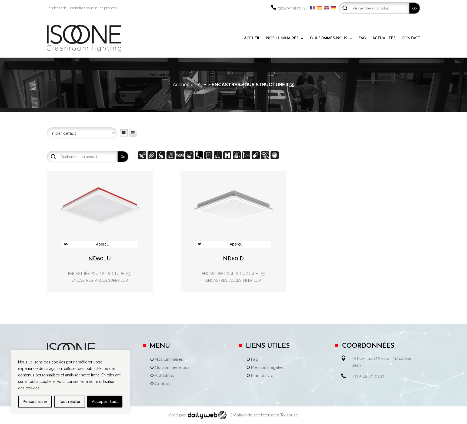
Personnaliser (35, 401)
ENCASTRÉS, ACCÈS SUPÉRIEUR (100, 280)
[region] (70, 381)
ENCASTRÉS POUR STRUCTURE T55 (99, 273)
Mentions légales (267, 368)
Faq (254, 359)
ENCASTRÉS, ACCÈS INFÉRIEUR (233, 280)
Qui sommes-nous (172, 368)
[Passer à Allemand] (333, 8)
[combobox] (82, 131)
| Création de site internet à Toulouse (263, 415)
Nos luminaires (169, 359)
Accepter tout (105, 401)
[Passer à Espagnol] (319, 8)
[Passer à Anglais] (326, 8)
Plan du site (262, 376)
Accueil (181, 84)
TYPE (200, 84)
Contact (163, 384)
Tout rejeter (70, 401)
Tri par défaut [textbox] (63, 133)
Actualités (164, 376)
